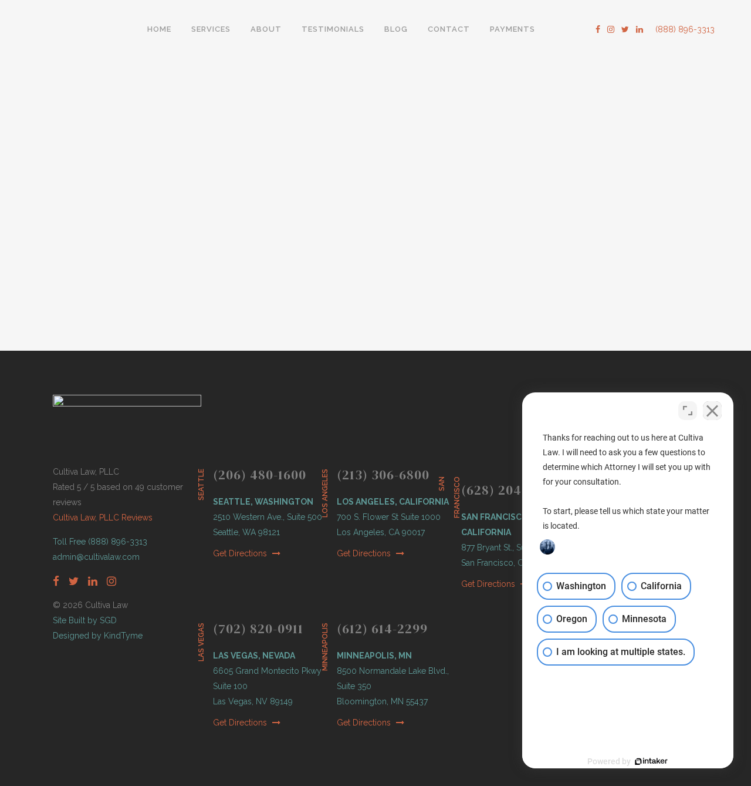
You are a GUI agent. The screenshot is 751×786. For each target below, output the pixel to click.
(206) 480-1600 (259, 474)
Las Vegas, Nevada (254, 655)
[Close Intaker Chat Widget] (712, 410)
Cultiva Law (111, 297)
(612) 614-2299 (382, 628)
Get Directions (241, 553)
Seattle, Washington (263, 501)
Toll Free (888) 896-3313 (100, 541)
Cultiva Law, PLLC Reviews (103, 517)
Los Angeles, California (393, 501)
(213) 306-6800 (383, 474)
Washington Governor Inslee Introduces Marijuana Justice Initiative (145, 131)
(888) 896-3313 (685, 29)
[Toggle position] (687, 410)
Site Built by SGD (85, 620)
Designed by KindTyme (98, 635)
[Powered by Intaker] (651, 761)
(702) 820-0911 (258, 628)
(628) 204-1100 (506, 490)
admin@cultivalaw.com (96, 557)
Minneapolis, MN (374, 655)
